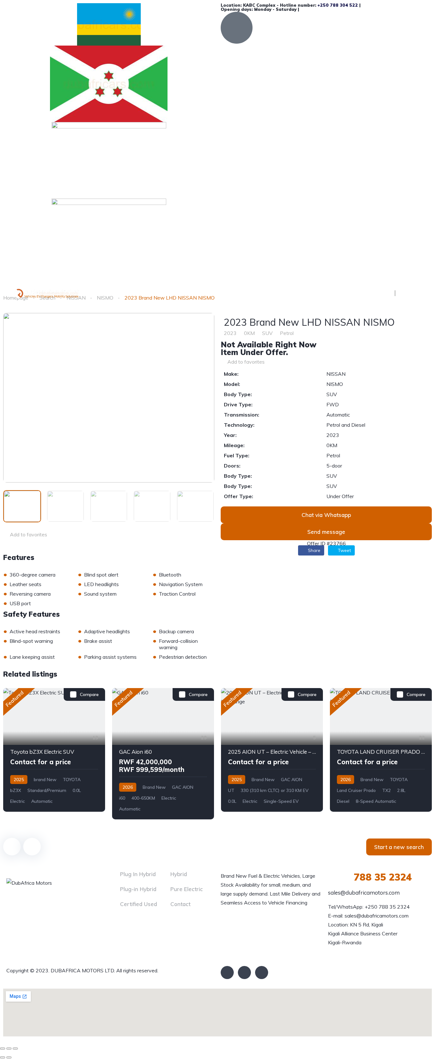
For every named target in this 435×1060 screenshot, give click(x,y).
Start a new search (399, 847)
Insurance (249, 292)
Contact (180, 904)
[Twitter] (244, 972)
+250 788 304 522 (337, 5)
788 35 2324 (370, 877)
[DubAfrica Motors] (58, 292)
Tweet (344, 550)
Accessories (208, 292)
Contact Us (290, 292)
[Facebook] (227, 972)
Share (313, 550)
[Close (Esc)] (2, 1048)
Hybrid (178, 874)
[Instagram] (261, 972)
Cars (163, 292)
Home (135, 292)
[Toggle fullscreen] (8, 1048)
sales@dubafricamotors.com (364, 892)
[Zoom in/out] (15, 1048)
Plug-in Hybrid (138, 889)
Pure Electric (186, 889)
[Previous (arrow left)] (2, 1057)
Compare (89, 694)
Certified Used (138, 904)
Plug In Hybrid (138, 874)
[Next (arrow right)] (8, 1057)
